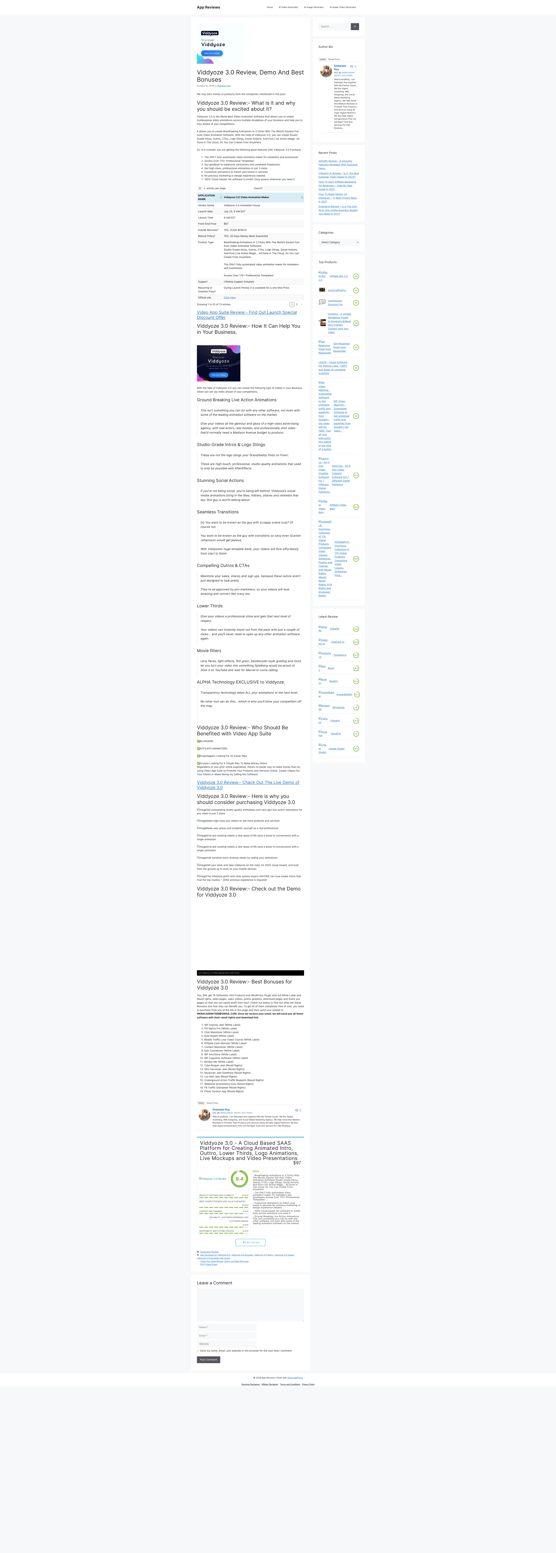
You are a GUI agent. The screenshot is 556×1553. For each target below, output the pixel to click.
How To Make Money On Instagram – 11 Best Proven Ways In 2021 (338, 198)
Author (201, 1103)
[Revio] (322, 668)
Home (270, 7)
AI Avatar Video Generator (343, 7)
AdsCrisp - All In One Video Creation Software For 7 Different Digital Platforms (341, 475)
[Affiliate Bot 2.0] (323, 276)
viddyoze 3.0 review (284, 1255)
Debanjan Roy (221, 1109)
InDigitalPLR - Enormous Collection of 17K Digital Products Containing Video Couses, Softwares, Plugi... (342, 559)
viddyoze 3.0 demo (263, 1255)
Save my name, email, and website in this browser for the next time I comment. (246, 1350)
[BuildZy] (323, 681)
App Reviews (208, 7)
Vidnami (335, 720)
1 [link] (291, 304)
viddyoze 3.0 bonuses (242, 1255)
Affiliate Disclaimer (269, 1384)
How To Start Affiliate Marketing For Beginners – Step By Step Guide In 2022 (337, 185)
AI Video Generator (288, 7)
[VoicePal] (324, 734)
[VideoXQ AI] (324, 642)
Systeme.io (340, 655)
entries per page (216, 188)
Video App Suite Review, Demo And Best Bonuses (224, 1261)
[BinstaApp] (324, 707)
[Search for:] (335, 26)
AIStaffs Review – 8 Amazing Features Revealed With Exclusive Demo (338, 165)
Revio (331, 668)
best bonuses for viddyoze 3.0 (215, 1255)
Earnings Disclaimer (251, 1384)
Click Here (230, 297)
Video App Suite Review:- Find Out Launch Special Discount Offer (247, 315)
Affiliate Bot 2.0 (339, 276)
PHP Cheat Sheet (208, 1264)
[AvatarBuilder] (326, 694)
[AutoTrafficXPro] (322, 290)
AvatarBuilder (344, 694)
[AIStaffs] (323, 629)
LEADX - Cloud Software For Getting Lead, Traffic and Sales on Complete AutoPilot (333, 368)
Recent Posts (212, 1103)
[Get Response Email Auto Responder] (325, 347)
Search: (258, 188)
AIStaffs (334, 628)
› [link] (301, 304)
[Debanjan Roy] (204, 1120)
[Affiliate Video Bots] (323, 507)
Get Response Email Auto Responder (341, 347)
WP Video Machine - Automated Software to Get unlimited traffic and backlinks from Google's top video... (342, 416)
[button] (220, 197)
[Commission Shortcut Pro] (322, 302)
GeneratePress (295, 1377)
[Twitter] (300, 1110)
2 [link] (297, 304)
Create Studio (337, 748)
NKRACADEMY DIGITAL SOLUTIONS (236, 1113)
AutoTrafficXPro (337, 290)
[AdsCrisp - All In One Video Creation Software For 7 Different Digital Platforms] (324, 475)
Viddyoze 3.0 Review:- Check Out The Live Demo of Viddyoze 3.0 (248, 785)
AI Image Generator (314, 7)
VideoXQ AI (337, 642)
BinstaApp (338, 707)
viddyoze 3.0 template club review (213, 1258)
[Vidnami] (323, 720)
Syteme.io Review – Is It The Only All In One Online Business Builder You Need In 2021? (338, 210)
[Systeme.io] (325, 655)
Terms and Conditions (290, 1384)
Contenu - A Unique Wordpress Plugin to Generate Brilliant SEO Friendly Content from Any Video (339, 323)
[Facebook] (296, 1110)
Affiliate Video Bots (338, 507)
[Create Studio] (322, 748)
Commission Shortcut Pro (335, 302)
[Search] (355, 26)
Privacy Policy (308, 1384)
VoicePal (336, 733)
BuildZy (333, 681)
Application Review (209, 1252)
